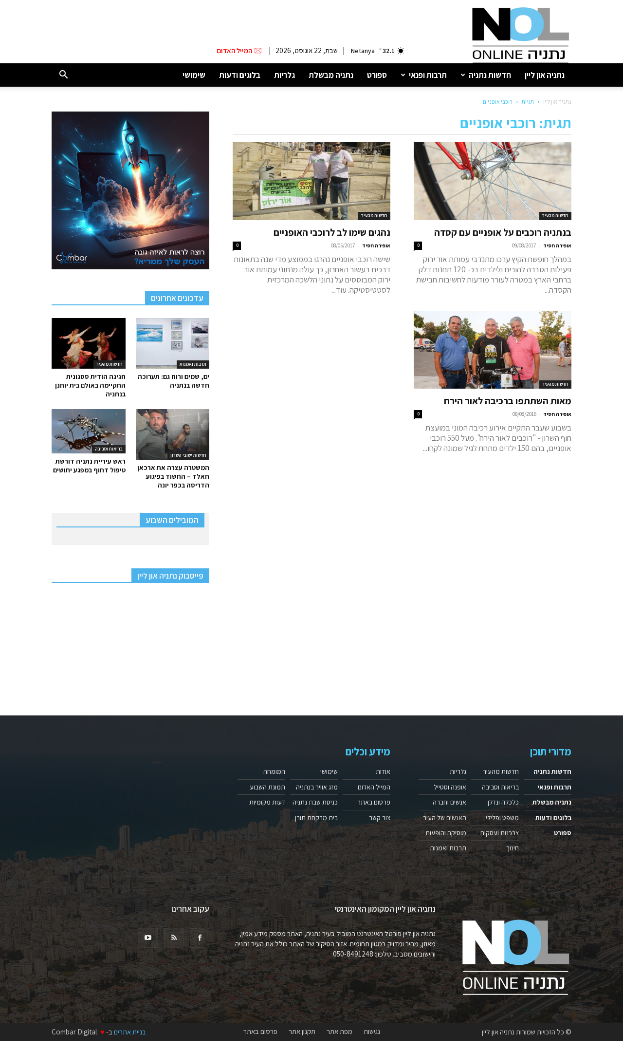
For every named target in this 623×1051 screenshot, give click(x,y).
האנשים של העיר (444, 817)
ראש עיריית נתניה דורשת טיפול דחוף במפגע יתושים (89, 465)
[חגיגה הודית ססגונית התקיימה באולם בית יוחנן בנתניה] (89, 343)
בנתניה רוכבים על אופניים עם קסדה (502, 232)
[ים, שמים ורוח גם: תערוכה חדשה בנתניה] (173, 343)
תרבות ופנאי (428, 75)
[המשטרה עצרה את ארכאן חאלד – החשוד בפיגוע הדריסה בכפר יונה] (173, 434)
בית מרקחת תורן (316, 817)
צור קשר (379, 817)
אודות (383, 771)
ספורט (377, 75)
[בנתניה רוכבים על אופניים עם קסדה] (492, 181)
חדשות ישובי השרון (188, 455)
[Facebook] (199, 938)
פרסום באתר (373, 802)
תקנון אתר (302, 1031)
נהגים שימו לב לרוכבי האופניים (332, 232)
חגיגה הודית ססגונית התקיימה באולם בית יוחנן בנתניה (90, 385)
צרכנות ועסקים (499, 832)
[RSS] (173, 938)
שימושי (194, 75)
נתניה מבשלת (331, 75)
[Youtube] (148, 938)
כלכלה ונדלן (503, 802)
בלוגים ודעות (239, 75)
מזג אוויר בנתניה (317, 787)
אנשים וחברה (449, 802)
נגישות (372, 1031)
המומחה (274, 771)
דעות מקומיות (267, 802)
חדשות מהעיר (555, 215)
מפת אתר (339, 1031)
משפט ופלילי (502, 817)
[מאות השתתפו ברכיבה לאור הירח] (492, 350)
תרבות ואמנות (193, 364)
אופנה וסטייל (450, 787)
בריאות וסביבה (109, 449)
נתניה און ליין (545, 75)
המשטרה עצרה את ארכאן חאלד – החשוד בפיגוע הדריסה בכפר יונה (173, 476)
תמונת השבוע (267, 787)
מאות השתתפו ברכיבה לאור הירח (507, 400)
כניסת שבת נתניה (315, 802)
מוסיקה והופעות (445, 832)
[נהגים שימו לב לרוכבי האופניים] (311, 181)
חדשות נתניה (490, 75)
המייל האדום (374, 787)
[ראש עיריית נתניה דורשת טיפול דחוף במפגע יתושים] (89, 431)
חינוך (512, 848)
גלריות (284, 75)
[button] (63, 75)
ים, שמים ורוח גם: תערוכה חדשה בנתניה (173, 381)
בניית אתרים (130, 1031)
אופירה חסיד (557, 245)
